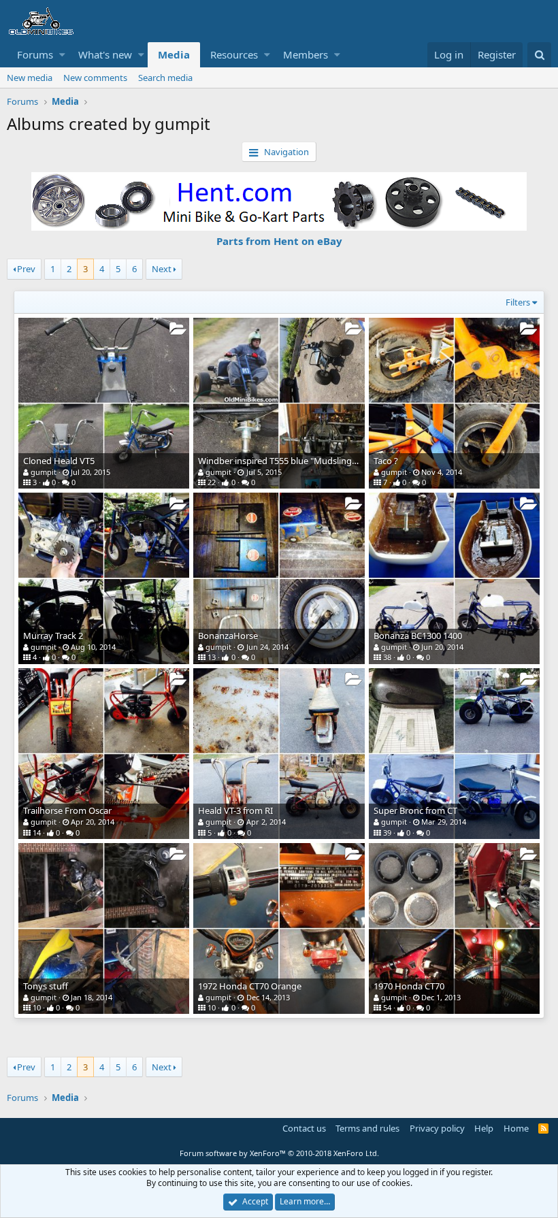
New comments (95, 77)
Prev (26, 269)
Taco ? (386, 461)
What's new (105, 54)
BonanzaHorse (228, 635)
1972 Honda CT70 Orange (249, 986)
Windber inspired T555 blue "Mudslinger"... (284, 461)
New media (29, 77)
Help (483, 1128)
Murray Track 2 (53, 635)
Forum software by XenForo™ (279, 1153)
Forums (35, 54)
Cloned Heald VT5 (59, 461)
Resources (234, 54)
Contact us (304, 1128)
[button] (62, 54)
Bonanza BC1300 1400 (418, 635)
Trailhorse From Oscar (67, 810)
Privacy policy (437, 1128)
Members (305, 54)
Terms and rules (367, 1128)
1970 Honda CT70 (409, 986)
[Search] (539, 54)
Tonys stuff (45, 986)
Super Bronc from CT (415, 810)
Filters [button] (518, 302)
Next (161, 269)
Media (174, 54)
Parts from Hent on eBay (279, 241)
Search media (165, 77)
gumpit (43, 472)
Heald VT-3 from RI (235, 810)
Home (516, 1128)
